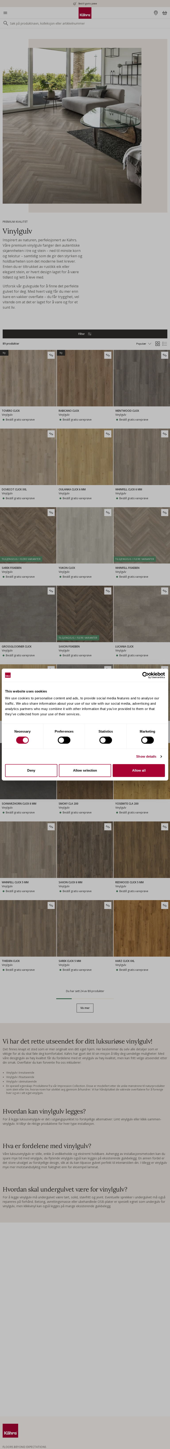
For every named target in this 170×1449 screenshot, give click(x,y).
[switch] (64, 740)
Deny (31, 770)
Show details (146, 756)
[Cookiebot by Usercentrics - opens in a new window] (145, 675)
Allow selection (85, 770)
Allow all (139, 770)
